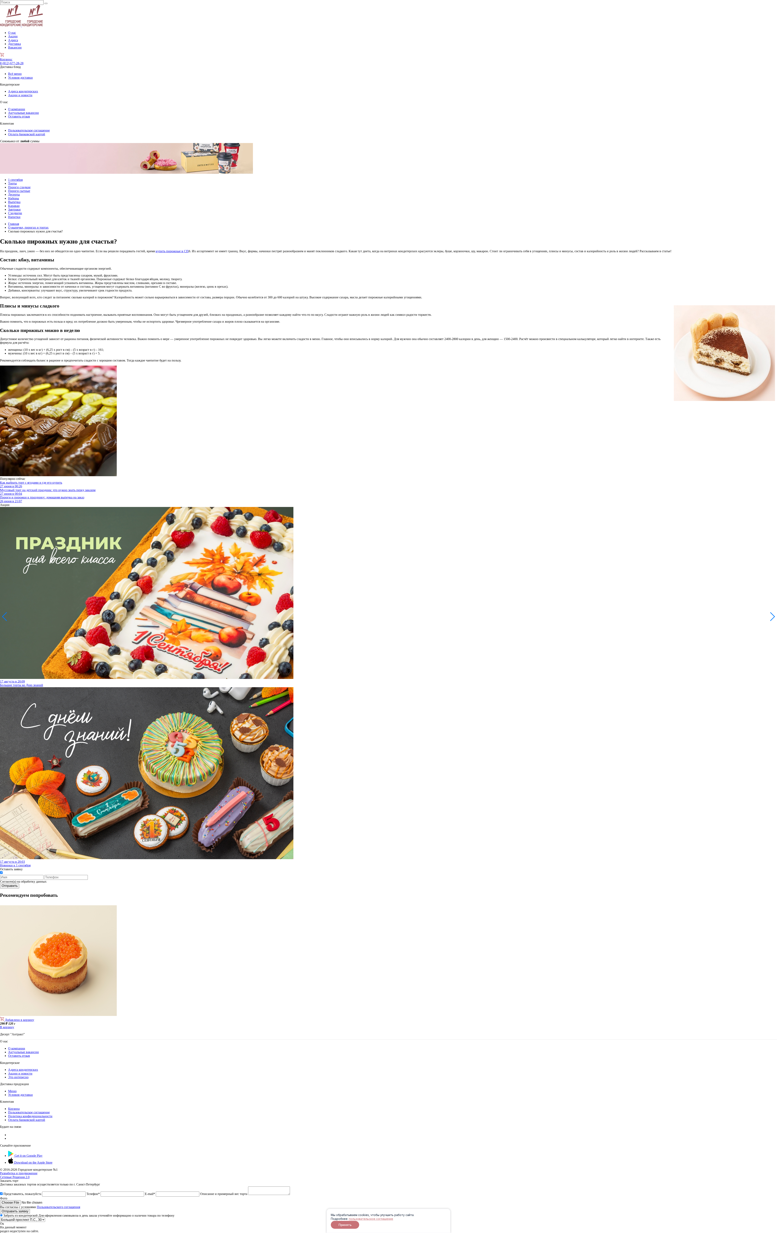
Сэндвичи (15, 213)
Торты (12, 183)
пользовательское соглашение (371, 1218)
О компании (16, 109)
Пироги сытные (19, 191)
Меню (12, 1091)
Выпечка (14, 202)
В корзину (7, 1027)
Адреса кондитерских (23, 91)
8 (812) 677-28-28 (11, 63)
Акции (13, 36)
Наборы (13, 198)
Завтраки (14, 209)
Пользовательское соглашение (29, 130)
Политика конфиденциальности (30, 1116)
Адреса (13, 40)
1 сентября (15, 179)
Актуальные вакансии (23, 113)
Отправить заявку (15, 1211)
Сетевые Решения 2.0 (18, 1175)
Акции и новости (20, 95)
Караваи (14, 206)
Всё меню (15, 73)
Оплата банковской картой (26, 134)
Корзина (6, 59)
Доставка (14, 44)
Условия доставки (20, 77)
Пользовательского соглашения (58, 1207)
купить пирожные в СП (172, 251)
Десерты (14, 194)
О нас (12, 32)
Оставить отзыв (19, 116)
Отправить (10, 885)
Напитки (14, 217)
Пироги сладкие (19, 187)
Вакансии (15, 47)
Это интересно (18, 1077)
